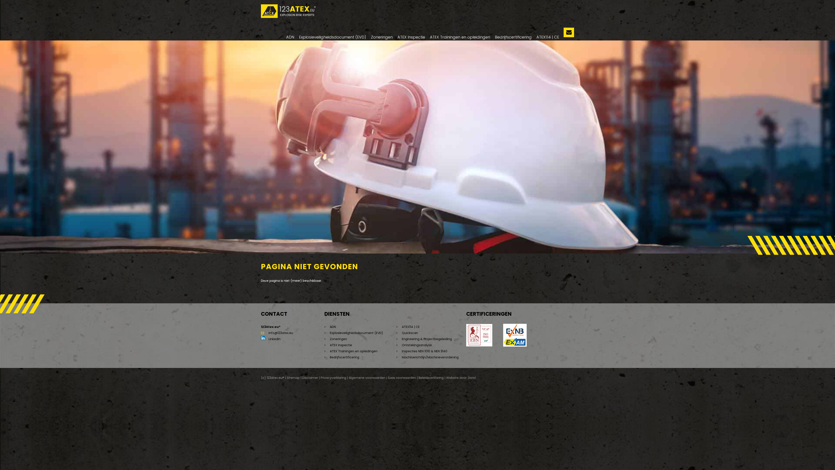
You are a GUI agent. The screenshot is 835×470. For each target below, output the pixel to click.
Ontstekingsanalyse (417, 345)
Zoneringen (382, 37)
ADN (290, 37)
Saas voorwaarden (402, 378)
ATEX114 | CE (547, 37)
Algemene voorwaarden (367, 378)
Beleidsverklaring (431, 378)
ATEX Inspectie (411, 37)
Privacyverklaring (333, 378)
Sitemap (293, 378)
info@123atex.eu (281, 333)
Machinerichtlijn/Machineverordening (430, 357)
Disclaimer (310, 378)
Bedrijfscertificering (513, 37)
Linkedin (274, 339)
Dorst (472, 378)
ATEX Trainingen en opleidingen (460, 37)
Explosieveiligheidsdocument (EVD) (332, 37)
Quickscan (410, 333)
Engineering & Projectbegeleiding (427, 339)
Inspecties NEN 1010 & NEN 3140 (424, 351)
